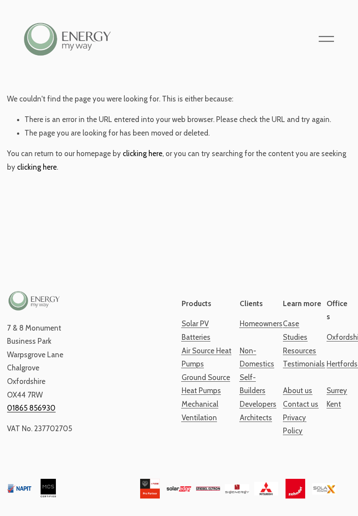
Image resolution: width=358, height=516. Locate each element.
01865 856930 (31, 408)
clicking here (142, 153)
